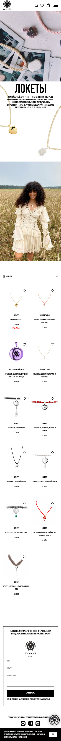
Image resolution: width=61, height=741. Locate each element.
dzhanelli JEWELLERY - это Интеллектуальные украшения (30, 718)
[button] (36, 5)
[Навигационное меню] (55, 5)
